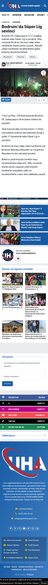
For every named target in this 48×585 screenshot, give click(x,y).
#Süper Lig (20, 57)
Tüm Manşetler (34, 550)
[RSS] (37, 528)
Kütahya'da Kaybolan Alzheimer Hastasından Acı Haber (12, 336)
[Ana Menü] (3, 6)
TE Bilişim (30, 575)
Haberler (5, 22)
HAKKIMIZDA (16, 570)
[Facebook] (11, 528)
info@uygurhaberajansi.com (25, 518)
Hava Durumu (33, 540)
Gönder (7, 384)
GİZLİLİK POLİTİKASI (25, 567)
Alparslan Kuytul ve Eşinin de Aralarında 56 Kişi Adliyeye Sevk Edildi (35, 336)
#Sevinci (32, 57)
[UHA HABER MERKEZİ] (8, 255)
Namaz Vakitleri (13, 545)
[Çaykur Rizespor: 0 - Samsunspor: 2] (35, 279)
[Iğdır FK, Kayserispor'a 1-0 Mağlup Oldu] (12, 279)
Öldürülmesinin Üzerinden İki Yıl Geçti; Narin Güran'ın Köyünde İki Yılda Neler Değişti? (35, 312)
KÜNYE (14, 567)
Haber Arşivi (33, 558)
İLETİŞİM (7, 567)
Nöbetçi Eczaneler (14, 540)
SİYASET (41, 15)
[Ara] (45, 6)
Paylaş (7, 100)
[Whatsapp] (33, 528)
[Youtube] (24, 528)
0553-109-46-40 (26, 514)
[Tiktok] (28, 528)
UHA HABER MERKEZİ (26, 253)
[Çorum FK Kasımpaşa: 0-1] (12, 300)
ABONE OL (39, 567)
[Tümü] (45, 436)
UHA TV (5, 15)
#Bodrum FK (7, 57)
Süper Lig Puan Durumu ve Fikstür (11, 551)
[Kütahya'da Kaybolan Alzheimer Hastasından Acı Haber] (12, 326)
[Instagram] (20, 528)
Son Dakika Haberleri (14, 558)
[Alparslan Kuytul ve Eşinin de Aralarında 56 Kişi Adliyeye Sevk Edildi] (35, 326)
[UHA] (24, 6)
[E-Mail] (18, 259)
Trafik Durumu (33, 545)
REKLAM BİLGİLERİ (30, 570)
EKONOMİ (29, 15)
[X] (15, 528)
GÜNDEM (16, 15)
